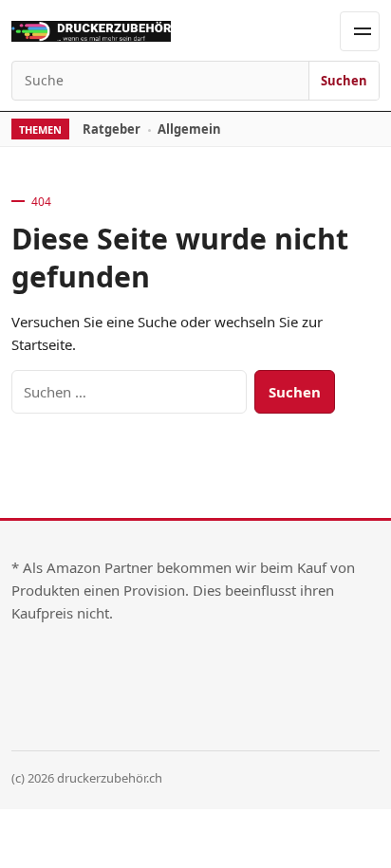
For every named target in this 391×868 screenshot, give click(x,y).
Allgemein (189, 129)
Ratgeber (111, 129)
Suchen (344, 80)
